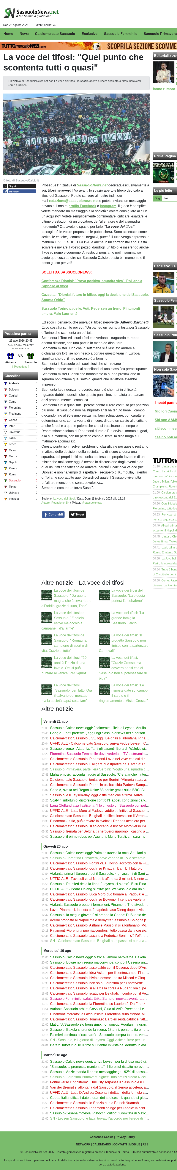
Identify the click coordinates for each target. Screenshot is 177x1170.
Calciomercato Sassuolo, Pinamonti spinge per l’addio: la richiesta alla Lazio (108, 1108)
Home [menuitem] (8, 34)
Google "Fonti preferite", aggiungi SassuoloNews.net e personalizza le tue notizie (112, 733)
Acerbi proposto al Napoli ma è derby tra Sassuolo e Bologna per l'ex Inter (106, 920)
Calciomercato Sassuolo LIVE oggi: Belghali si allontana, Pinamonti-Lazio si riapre (113, 738)
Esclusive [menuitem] (90, 34)
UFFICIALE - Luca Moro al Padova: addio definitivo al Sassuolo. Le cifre (105, 810)
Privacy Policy (125, 1137)
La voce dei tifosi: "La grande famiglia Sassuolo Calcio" (127, 618)
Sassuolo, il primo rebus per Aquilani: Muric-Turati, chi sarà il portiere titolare (108, 836)
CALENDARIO (102, 1144)
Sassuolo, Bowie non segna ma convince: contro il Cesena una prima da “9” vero (112, 962)
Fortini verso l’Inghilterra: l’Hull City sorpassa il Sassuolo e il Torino (101, 1082)
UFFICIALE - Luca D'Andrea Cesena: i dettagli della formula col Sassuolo (106, 1092)
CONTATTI (120, 1144)
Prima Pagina (165, 156)
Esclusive (162, 266)
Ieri (166, 198)
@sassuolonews (92, 502)
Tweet (79, 514)
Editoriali (161, 56)
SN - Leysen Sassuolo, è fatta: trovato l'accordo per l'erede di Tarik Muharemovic (111, 1118)
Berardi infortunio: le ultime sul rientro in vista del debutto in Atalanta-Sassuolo (109, 1045)
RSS (146, 1144)
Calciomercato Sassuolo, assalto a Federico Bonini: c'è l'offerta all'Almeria (106, 935)
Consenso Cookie (101, 1137)
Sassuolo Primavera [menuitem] (160, 34)
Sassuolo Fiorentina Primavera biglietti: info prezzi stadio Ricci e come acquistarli (112, 1077)
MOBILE (134, 1144)
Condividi (55, 514)
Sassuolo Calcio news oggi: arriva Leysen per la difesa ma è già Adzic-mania (109, 1061)
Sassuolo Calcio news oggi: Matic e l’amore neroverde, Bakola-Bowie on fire (108, 957)
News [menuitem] (24, 34)
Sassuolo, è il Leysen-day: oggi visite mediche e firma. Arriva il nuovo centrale (109, 795)
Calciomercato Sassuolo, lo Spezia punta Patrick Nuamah (94, 1103)
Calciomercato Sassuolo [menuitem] (55, 34)
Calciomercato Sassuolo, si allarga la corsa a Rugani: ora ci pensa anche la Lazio (112, 988)
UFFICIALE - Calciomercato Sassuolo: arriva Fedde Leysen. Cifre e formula (108, 743)
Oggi (157, 198)
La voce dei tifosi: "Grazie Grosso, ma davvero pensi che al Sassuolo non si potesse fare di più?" (123, 668)
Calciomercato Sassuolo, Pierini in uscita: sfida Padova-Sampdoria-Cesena (108, 785)
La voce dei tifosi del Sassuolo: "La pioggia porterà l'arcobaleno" (128, 596)
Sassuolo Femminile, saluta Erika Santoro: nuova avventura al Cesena (104, 998)
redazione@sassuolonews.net (73, 201)
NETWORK (83, 1144)
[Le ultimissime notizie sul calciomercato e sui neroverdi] (31, 13)
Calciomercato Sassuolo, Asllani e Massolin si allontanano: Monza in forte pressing (113, 925)
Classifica (13, 376)
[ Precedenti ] (20, 366)
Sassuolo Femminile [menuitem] (120, 34)
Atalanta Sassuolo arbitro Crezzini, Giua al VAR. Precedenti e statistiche (105, 1009)
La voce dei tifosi (64, 498)
